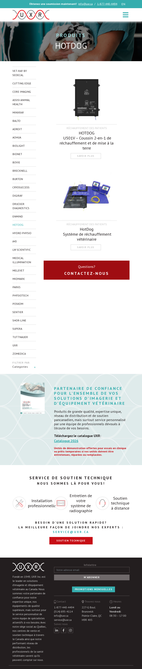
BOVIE (16, 162)
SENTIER (17, 312)
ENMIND (17, 216)
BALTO (16, 121)
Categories (20, 366)
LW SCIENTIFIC (21, 249)
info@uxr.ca (85, 4)
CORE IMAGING (21, 91)
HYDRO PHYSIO (21, 233)
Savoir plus (85, 156)
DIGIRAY (17, 195)
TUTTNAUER (20, 337)
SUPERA (17, 328)
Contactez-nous (86, 273)
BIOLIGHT (18, 145)
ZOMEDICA (19, 353)
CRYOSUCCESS (20, 187)
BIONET (17, 154)
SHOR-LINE (19, 320)
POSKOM (17, 303)
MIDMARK (18, 279)
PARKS (16, 287)
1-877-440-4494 (107, 4)
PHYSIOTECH (20, 295)
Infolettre (90, 565)
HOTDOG (17, 224)
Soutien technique (71, 540)
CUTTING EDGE (21, 83)
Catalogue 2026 (66, 441)
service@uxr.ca (71, 532)
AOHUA (16, 137)
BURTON (17, 179)
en (123, 4)
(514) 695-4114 (63, 611)
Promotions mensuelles (93, 589)
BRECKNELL (19, 170)
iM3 (14, 241)
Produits (71, 35)
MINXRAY (18, 112)
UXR (15, 345)
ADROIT (17, 129)
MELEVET (18, 270)
